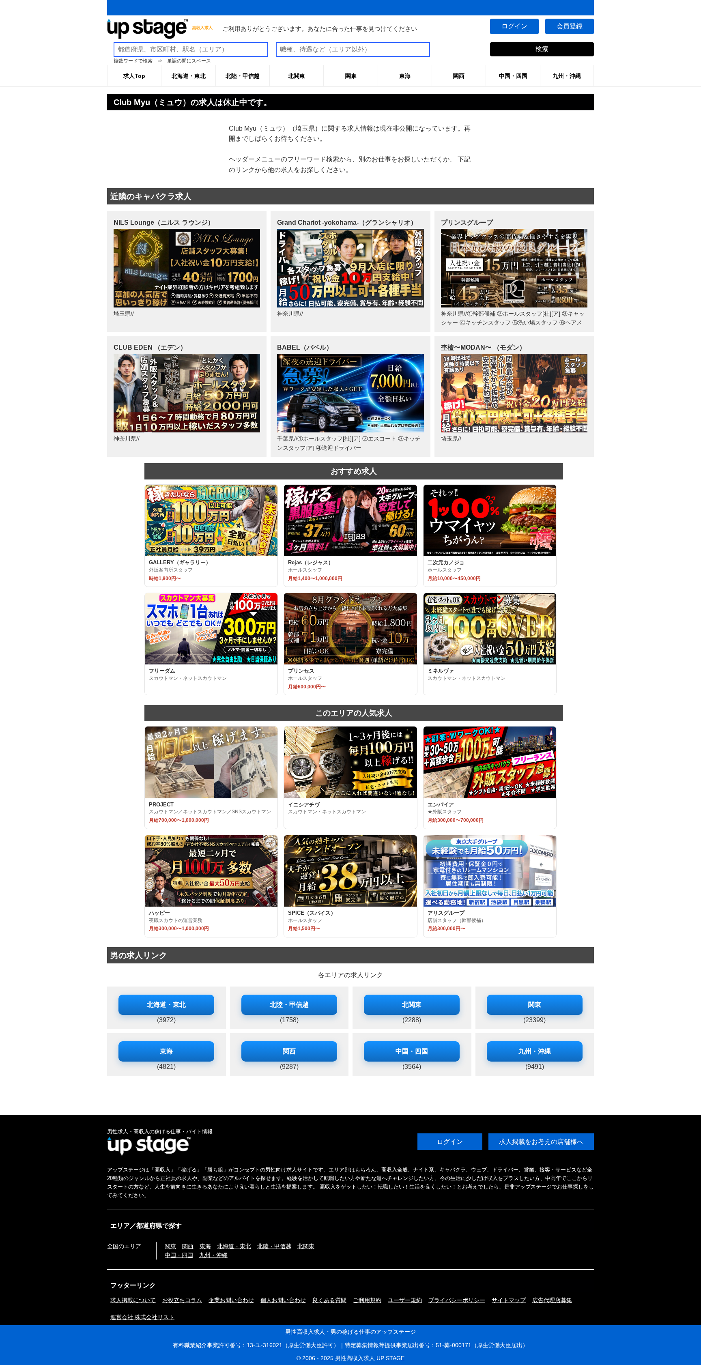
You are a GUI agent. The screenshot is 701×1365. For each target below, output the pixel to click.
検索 (541, 48)
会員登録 (570, 26)
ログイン (514, 26)
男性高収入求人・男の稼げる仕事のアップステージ (350, 1331)
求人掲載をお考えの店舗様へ (541, 1141)
